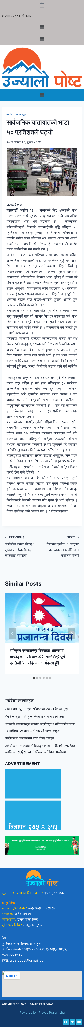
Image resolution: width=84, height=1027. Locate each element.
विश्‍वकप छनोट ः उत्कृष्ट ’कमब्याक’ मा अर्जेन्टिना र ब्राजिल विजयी (63, 547)
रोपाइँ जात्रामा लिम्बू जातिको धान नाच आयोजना (34, 717)
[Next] (71, 633)
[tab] (34, 678)
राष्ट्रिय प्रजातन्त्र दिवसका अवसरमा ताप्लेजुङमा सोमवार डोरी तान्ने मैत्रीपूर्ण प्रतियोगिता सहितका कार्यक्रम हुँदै (37, 656)
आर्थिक (10, 114)
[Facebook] (66, 1022)
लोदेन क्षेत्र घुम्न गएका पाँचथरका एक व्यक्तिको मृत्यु (36, 709)
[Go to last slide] (12, 633)
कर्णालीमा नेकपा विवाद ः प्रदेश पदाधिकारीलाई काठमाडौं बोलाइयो (21, 547)
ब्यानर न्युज (21, 114)
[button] (42, 27)
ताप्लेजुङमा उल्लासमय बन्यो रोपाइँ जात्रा (29, 738)
